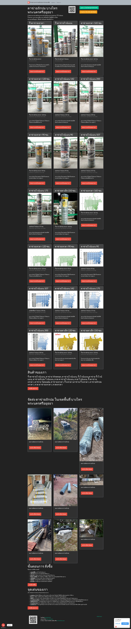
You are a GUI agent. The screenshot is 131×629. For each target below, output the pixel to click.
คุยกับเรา (53, 2)
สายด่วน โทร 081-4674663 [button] (88, 12)
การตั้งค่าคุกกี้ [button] (117, 623)
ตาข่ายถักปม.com (60, 620)
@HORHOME (47, 617)
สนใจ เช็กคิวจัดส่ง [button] (35, 447)
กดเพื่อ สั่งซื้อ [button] (32, 584)
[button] (72, 9)
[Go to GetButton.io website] (3, 627)
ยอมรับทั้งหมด (125, 623)
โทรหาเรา (59, 2)
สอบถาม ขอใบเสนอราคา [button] (37, 71)
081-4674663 (49, 619)
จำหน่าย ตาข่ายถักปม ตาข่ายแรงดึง (40, 2)
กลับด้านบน (99, 616)
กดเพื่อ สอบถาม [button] (33, 388)
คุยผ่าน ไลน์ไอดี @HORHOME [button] (89, 7)
